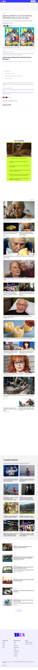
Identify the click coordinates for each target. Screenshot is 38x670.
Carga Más (19, 610)
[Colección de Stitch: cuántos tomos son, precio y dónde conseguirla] (7, 602)
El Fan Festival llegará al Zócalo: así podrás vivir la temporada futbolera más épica (23, 567)
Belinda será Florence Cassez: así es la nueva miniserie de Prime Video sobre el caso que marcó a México (20, 175)
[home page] (4, 1)
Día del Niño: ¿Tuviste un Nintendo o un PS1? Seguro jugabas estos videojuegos (19, 179)
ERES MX (19, 560)
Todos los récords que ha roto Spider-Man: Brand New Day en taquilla (19, 166)
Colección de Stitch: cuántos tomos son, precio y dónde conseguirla (23, 600)
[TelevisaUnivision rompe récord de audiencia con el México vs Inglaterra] (27, 508)
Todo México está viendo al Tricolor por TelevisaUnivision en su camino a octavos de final (26, 534)
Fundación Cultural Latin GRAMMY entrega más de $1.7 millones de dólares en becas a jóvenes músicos (26, 498)
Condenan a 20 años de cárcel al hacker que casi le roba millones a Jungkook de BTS (20, 170)
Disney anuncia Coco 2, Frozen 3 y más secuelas (18, 158)
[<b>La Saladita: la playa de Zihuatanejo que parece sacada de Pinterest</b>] (11, 508)
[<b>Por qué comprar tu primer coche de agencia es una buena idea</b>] (7, 591)
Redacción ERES (10, 23)
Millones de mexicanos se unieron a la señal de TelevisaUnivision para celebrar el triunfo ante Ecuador (11, 534)
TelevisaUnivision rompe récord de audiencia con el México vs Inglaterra (26, 517)
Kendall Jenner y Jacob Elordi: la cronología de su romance (19, 162)
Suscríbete (33, 1)
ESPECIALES (4, 13)
